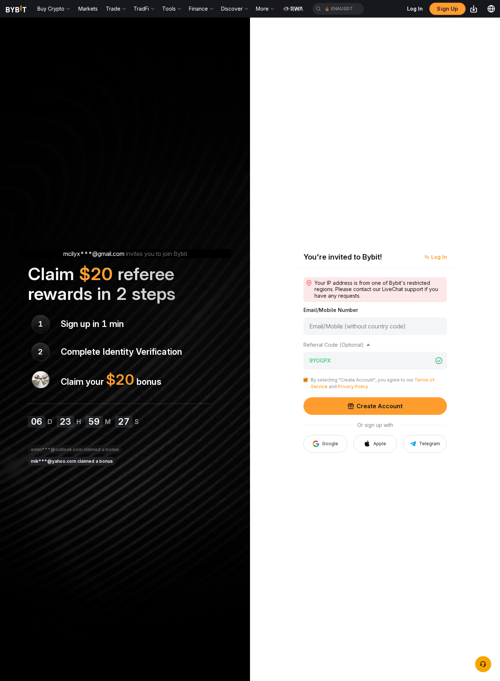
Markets (88, 8)
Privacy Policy (353, 386)
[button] (375, 444)
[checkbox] (305, 380)
